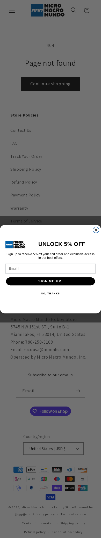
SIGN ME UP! (50, 281)
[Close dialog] (96, 230)
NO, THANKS (50, 293)
